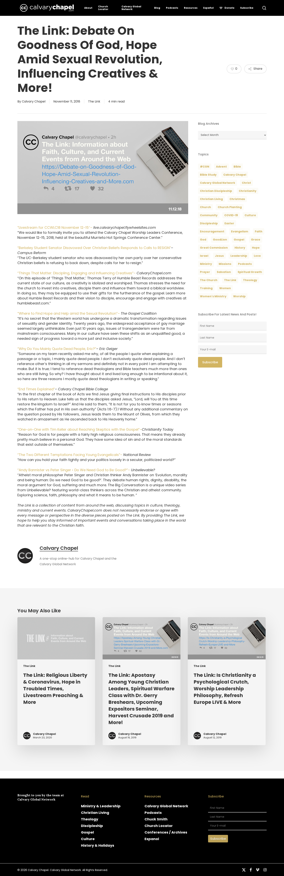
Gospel (87, 832)
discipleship (209, 223)
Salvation (224, 272)
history (240, 248)
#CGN (204, 167)
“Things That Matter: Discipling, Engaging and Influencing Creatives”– (76, 273)
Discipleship (92, 825)
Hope (256, 248)
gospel (239, 239)
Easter (229, 223)
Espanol (152, 838)
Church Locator (159, 825)
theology (250, 280)
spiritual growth (250, 272)
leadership (238, 256)
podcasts (245, 264)
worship (239, 296)
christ (246, 183)
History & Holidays (97, 845)
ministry (206, 264)
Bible (237, 167)
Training (206, 288)
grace (255, 239)
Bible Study (208, 175)
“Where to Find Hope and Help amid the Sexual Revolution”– (68, 313)
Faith (258, 231)
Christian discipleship (216, 191)
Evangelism (239, 231)
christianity (247, 191)
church (205, 207)
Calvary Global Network (217, 183)
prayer (205, 272)
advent (221, 167)
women (225, 288)
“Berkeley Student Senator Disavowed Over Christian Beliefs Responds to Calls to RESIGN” (94, 247)
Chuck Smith (156, 819)
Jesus (219, 256)
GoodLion (220, 239)
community (209, 215)
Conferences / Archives (166, 832)
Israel (204, 256)
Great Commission (214, 248)
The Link (94, 101)
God (203, 239)
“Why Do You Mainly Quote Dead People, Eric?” (56, 348)
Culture (250, 215)
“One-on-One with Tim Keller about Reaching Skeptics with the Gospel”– (79, 429)
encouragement (212, 231)
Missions (225, 264)
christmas (237, 199)
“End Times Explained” (36, 389)
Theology (89, 819)
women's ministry (213, 296)
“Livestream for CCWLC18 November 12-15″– (54, 227)
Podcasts (153, 812)
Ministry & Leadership (101, 806)
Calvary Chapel (33, 101)
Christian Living (211, 199)
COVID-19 (231, 215)
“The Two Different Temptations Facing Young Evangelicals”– (69, 454)
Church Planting (230, 207)
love (257, 256)
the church (208, 280)
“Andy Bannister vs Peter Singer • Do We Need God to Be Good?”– (73, 470)
